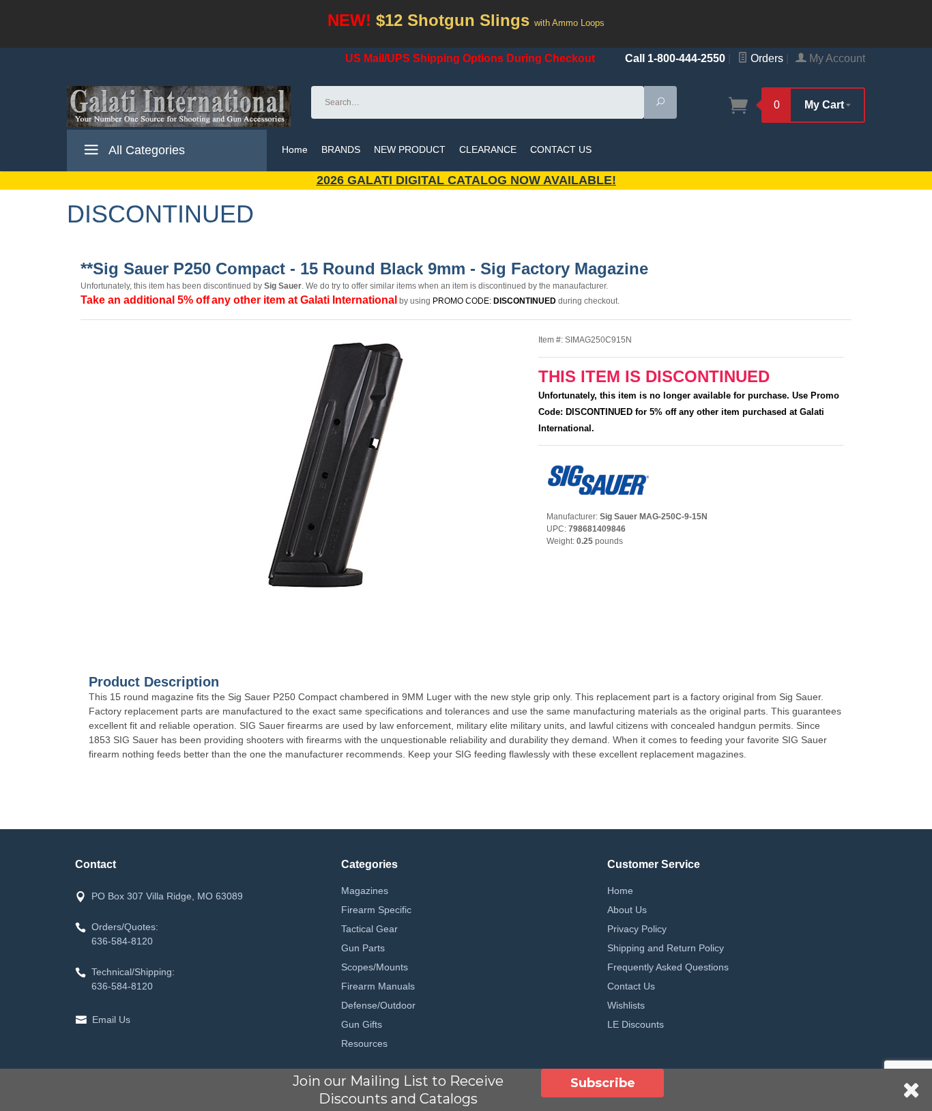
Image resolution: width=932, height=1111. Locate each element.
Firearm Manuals (378, 986)
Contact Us (631, 986)
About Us (627, 909)
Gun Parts (363, 947)
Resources (364, 1043)
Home (295, 149)
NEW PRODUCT (410, 149)
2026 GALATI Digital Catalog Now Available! (466, 180)
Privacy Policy (637, 928)
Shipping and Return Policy (665, 947)
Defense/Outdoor (378, 1005)
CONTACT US (561, 149)
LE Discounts (635, 1024)
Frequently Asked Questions (668, 967)
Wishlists (626, 1005)
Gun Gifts (361, 1024)
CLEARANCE (487, 149)
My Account (835, 58)
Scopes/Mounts (374, 967)
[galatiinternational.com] (181, 106)
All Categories (145, 150)
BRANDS (340, 149)
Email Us (111, 1019)
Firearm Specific (376, 909)
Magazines (364, 890)
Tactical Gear (369, 928)
